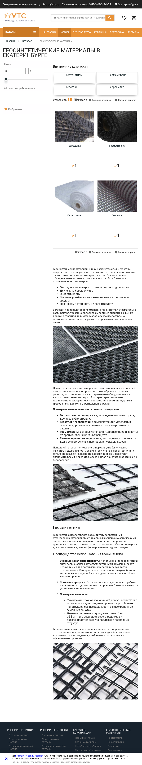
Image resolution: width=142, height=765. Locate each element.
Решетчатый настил (20, 730)
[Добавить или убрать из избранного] (90, 115)
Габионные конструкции (82, 731)
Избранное (15, 109)
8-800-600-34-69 (100, 4)
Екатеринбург (127, 4)
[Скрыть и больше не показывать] (6, 758)
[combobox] (82, 17)
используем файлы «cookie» (29, 756)
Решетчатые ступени (54, 730)
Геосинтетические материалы (118, 731)
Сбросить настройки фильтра (19, 88)
